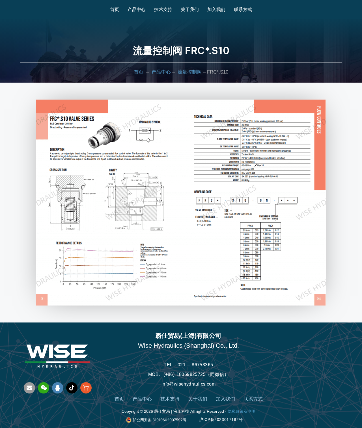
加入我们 (216, 9)
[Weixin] (43, 387)
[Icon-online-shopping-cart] (86, 387)
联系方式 (243, 9)
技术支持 (163, 9)
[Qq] (57, 387)
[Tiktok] (71, 387)
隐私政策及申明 (241, 411)
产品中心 (137, 9)
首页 (114, 9)
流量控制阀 (190, 72)
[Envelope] (29, 387)
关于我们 (190, 9)
